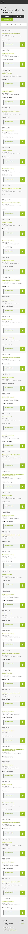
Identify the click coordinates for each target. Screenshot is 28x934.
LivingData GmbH (13, 930)
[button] (22, 44)
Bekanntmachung (9, 44)
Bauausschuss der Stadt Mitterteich (11, 33)
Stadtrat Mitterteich (7, 73)
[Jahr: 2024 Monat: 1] (20, 24)
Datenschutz (13, 929)
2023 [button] (16, 24)
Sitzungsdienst (21, 922)
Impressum (6, 929)
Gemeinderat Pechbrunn (8, 53)
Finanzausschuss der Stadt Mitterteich (11, 188)
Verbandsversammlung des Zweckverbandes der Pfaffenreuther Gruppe (13, 475)
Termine (19, 16)
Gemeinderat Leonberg (7, 91)
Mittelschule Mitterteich (8, 377)
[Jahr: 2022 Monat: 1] (11, 24)
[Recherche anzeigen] (2, 7)
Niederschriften (7, 19)
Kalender (7, 16)
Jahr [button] (7, 24)
